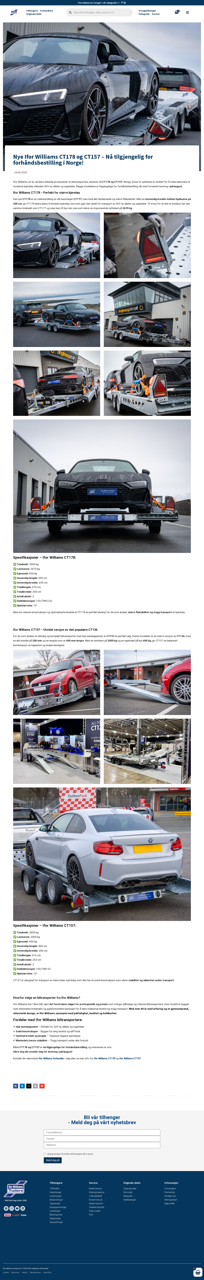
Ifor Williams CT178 (104, 1058)
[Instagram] (11, 1208)
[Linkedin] (22, 1208)
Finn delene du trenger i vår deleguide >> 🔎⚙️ (102, 2)
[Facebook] (6, 1208)
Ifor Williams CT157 (130, 1058)
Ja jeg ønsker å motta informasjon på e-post (69, 1154)
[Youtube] (17, 1208)
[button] (189, 12)
